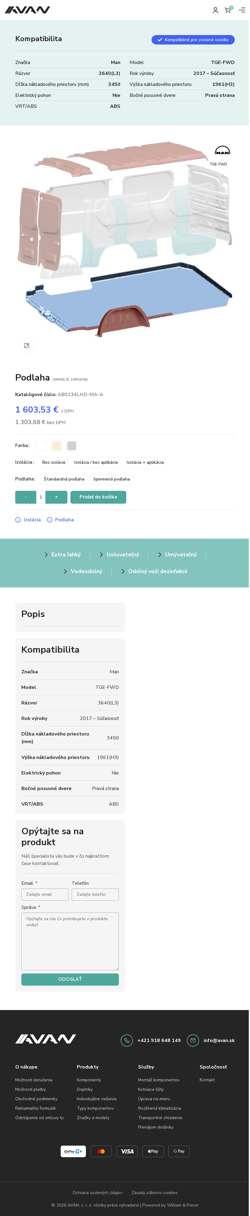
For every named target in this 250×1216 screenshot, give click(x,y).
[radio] (41, 446)
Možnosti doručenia (33, 1080)
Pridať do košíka (98, 497)
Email (27, 883)
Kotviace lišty (151, 1089)
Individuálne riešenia (96, 1099)
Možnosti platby (30, 1089)
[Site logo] (27, 9)
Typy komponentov (95, 1108)
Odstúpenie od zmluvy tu (39, 1118)
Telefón (80, 883)
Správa (29, 907)
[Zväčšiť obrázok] (27, 346)
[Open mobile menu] (242, 10)
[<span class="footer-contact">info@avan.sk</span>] (193, 1040)
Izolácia (23, 462)
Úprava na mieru (154, 1099)
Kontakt (207, 1080)
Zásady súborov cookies (154, 1193)
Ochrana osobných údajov (97, 1193)
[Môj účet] (215, 10)
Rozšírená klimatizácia (159, 1108)
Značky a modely (93, 1118)
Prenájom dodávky (155, 1127)
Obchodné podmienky (36, 1099)
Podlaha (24, 479)
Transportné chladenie (160, 1118)
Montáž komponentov (159, 1080)
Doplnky (85, 1089)
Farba (21, 445)
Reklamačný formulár (35, 1108)
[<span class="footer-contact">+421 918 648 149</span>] (127, 1040)
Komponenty (89, 1080)
